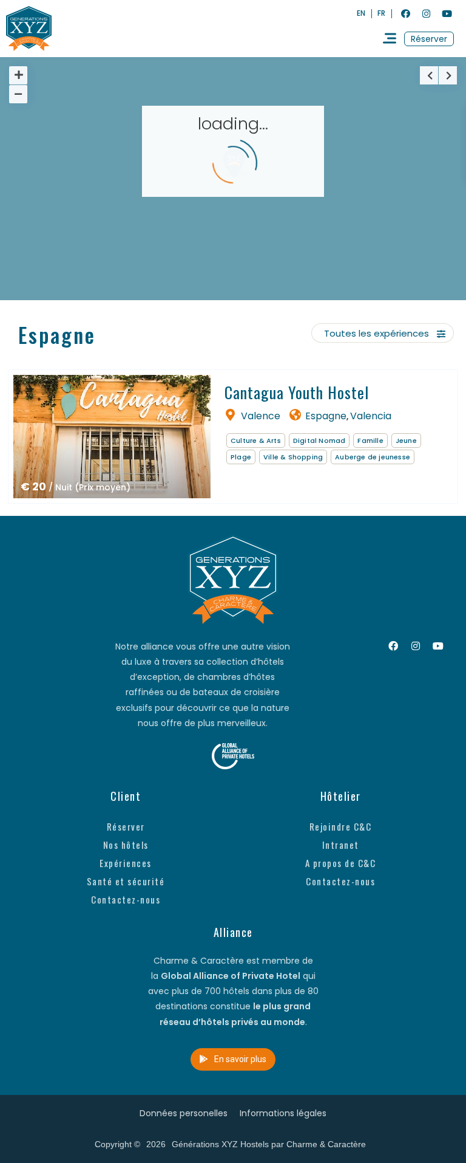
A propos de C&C (340, 863)
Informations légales (283, 1113)
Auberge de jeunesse (372, 457)
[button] (429, 39)
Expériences (126, 863)
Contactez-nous (125, 899)
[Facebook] (405, 13)
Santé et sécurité (126, 881)
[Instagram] (426, 13)
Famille (370, 440)
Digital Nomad (319, 440)
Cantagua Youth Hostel (297, 392)
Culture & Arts (256, 440)
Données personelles (184, 1113)
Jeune (406, 440)
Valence (260, 416)
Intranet (340, 845)
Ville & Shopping (293, 457)
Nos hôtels (126, 845)
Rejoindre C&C (340, 826)
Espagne (325, 416)
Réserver (126, 826)
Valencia (370, 416)
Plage (241, 457)
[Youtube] (446, 13)
